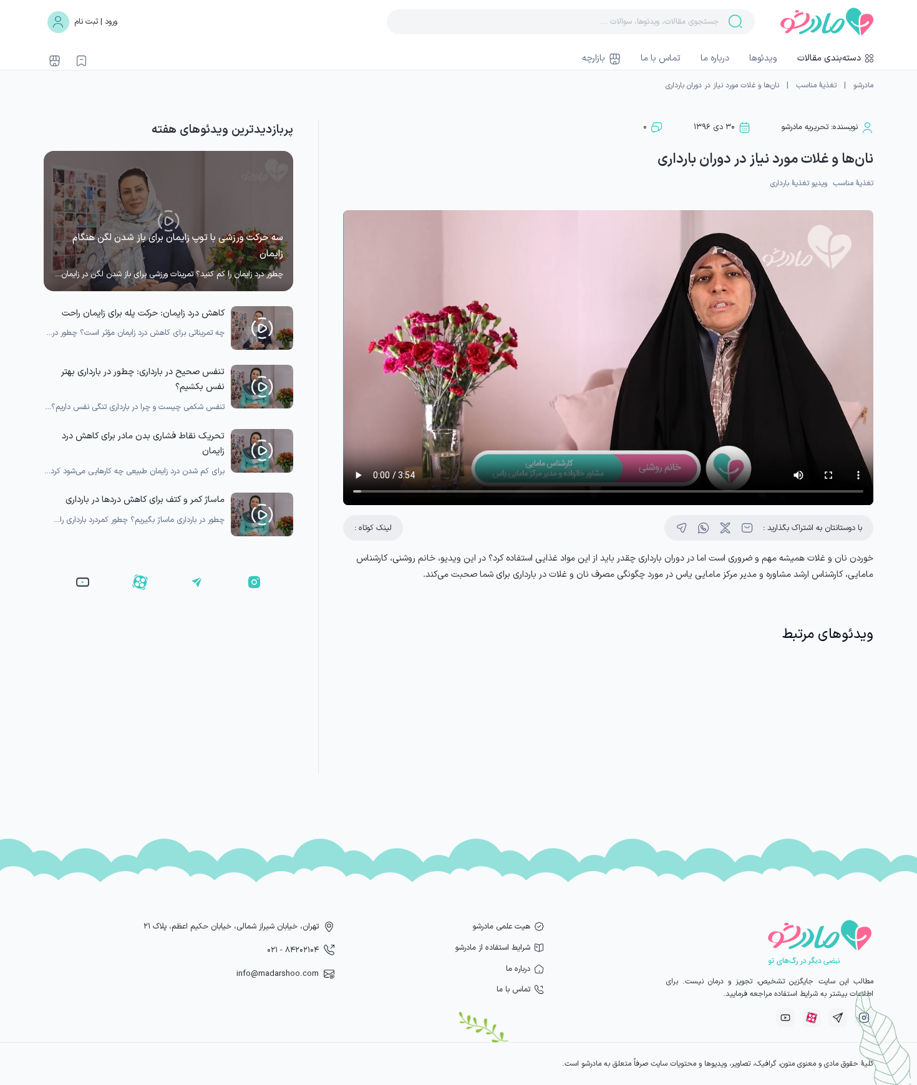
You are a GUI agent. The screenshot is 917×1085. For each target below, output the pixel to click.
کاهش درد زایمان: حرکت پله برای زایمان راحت (143, 313)
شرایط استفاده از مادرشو (492, 947)
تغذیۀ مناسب (816, 85)
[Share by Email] (747, 528)
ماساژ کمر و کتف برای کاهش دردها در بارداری (145, 499)
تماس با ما (661, 58)
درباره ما (715, 58)
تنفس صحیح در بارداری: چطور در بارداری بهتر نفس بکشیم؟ (143, 379)
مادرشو (863, 85)
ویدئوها (763, 58)
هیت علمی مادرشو (501, 926)
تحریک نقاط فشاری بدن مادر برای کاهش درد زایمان (143, 444)
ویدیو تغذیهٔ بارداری (798, 183)
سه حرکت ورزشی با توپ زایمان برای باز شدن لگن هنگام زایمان (177, 246)
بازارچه (593, 58)
